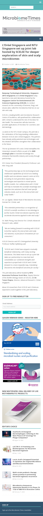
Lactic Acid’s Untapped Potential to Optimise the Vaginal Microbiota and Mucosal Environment (27, 461)
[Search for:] (21, 7)
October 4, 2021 (9, 64)
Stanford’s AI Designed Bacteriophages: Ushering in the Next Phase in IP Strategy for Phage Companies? (25, 435)
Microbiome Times (23, 64)
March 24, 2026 (18, 479)
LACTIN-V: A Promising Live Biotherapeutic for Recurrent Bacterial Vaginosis (24, 449)
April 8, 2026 (17, 466)
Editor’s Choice (9, 426)
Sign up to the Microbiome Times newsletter (17, 510)
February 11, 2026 (19, 492)
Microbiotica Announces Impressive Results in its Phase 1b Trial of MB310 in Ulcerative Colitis (26, 487)
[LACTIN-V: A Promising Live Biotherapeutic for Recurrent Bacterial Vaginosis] (6, 449)
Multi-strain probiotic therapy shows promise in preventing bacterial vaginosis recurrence (25, 474)
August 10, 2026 (18, 440)
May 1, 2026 (17, 453)
